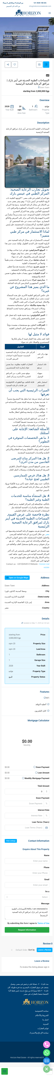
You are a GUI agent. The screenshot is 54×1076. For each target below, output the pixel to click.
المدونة (45, 1024)
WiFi (47, 698)
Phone (46, 867)
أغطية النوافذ (41, 704)
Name (46, 855)
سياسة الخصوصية (41, 1011)
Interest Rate (43, 810)
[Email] (46, 1060)
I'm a (47, 891)
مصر (47, 534)
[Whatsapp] (46, 1052)
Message (45, 903)
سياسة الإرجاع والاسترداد (38, 1033)
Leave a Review (44, 950)
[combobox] (27, 897)
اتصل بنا (45, 1019)
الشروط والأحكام (41, 1015)
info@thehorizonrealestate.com (40, 6)
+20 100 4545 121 (40, 3)
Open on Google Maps (18, 577)
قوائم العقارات (42, 1028)
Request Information (27, 930)
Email (46, 879)
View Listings (10, 841)
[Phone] (46, 1044)
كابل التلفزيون (40, 711)
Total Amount (43, 786)
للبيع (48, 75)
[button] (27, 37)
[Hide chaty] (46, 1069)
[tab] (46, 64)
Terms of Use (43, 923)
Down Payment (42, 798)
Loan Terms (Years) (40, 822)
